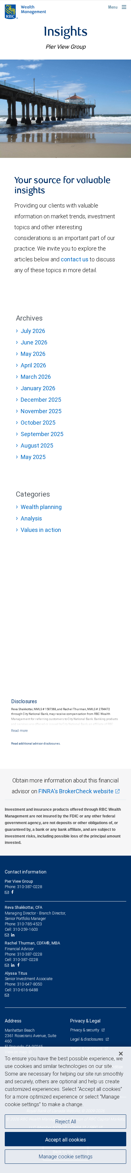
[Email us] (7, 892)
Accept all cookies (65, 1139)
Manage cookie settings (66, 1156)
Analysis (31, 518)
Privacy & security (85, 1030)
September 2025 (42, 434)
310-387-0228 (29, 954)
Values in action (41, 530)
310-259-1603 (25, 929)
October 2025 (38, 422)
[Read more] (19, 730)
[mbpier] (65, 109)
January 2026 (38, 388)
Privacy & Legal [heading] (85, 1021)
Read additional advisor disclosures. (35, 743)
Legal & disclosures (87, 1039)
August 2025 (37, 445)
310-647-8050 (29, 984)
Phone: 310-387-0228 (23, 886)
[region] (65, 1110)
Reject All (65, 1121)
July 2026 (33, 331)
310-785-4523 (29, 924)
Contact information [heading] (25, 872)
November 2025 (41, 411)
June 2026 (34, 342)
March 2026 (36, 376)
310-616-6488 (25, 990)
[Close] (121, 1054)
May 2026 (33, 353)
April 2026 (33, 365)
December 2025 (41, 399)
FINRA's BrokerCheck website (76, 791)
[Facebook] (13, 892)
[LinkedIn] (13, 935)
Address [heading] (13, 1021)
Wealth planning (41, 507)
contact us (74, 259)
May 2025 (33, 457)
